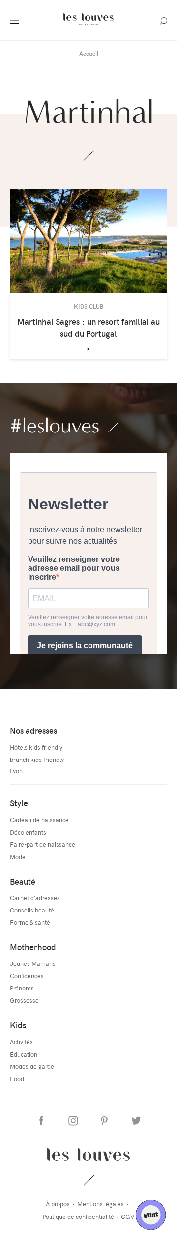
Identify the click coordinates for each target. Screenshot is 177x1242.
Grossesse (24, 1000)
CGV (127, 1216)
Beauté (22, 881)
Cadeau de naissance (39, 819)
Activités (21, 1041)
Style (19, 803)
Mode (18, 856)
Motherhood (33, 947)
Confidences (27, 975)
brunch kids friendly (37, 759)
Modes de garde (32, 1066)
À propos (58, 1203)
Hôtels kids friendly (36, 747)
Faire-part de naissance (42, 844)
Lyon (16, 770)
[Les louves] (88, 25)
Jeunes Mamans (33, 963)
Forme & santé (30, 922)
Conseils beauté (32, 909)
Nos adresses (33, 730)
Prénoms (22, 987)
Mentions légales (100, 1203)
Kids (18, 1025)
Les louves (88, 1154)
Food (17, 1078)
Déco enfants (28, 831)
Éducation (23, 1054)
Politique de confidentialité (78, 1216)
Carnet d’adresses (35, 897)
